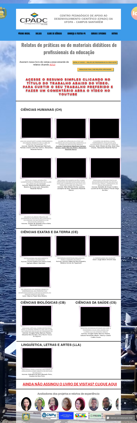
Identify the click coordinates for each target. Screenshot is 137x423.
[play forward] (120, 404)
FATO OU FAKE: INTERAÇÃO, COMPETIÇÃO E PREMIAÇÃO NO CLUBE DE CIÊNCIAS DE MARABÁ (36, 182)
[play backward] (19, 404)
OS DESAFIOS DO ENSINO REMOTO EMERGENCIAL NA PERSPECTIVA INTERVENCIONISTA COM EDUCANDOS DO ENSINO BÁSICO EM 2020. (34, 291)
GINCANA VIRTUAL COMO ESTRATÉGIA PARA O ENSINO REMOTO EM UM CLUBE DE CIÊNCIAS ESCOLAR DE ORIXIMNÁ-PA (37, 329)
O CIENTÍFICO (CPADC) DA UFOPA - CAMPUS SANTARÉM (88, 20)
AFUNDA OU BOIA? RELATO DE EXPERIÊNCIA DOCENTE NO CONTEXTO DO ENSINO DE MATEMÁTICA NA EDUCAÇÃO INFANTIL (36, 219)
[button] (26, 404)
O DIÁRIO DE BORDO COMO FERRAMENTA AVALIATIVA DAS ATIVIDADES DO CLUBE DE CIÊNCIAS (104, 142)
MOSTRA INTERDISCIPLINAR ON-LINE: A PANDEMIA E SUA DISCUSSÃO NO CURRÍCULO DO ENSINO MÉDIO (96, 330)
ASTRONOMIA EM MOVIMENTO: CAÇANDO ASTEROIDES (36, 259)
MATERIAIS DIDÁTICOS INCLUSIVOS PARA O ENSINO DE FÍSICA (70, 259)
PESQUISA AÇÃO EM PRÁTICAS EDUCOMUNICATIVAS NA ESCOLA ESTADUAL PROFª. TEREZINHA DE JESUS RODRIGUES (105, 182)
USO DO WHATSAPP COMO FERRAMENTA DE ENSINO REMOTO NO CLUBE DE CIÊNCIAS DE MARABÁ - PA (36, 142)
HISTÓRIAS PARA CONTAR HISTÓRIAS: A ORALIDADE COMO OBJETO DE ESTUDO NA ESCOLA (37, 371)
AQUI (52, 64)
